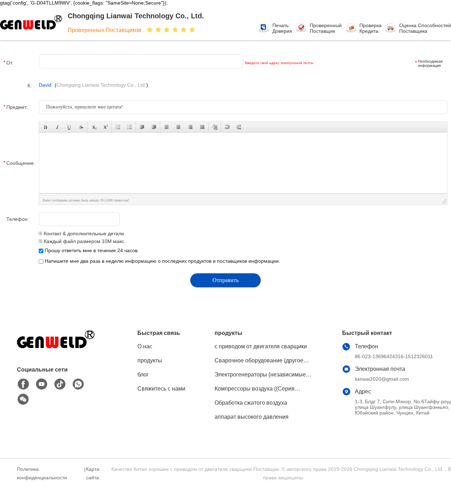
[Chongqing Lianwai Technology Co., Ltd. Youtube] (41, 384)
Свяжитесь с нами (161, 389)
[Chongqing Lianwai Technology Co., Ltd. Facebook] (23, 384)
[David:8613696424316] (78, 384)
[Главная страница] (55, 349)
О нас (144, 346)
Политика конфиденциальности (42, 473)
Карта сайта (92, 473)
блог (143, 375)
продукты (149, 360)
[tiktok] (60, 384)
